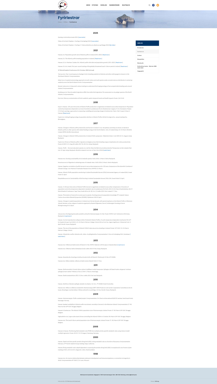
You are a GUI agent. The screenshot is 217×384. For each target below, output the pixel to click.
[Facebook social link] (153, 5)
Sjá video (112, 45)
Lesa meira (82, 37)
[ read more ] (68, 216)
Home (60, 22)
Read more (106, 54)
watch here (107, 150)
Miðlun (65, 22)
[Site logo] (62, 5)
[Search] (149, 5)
